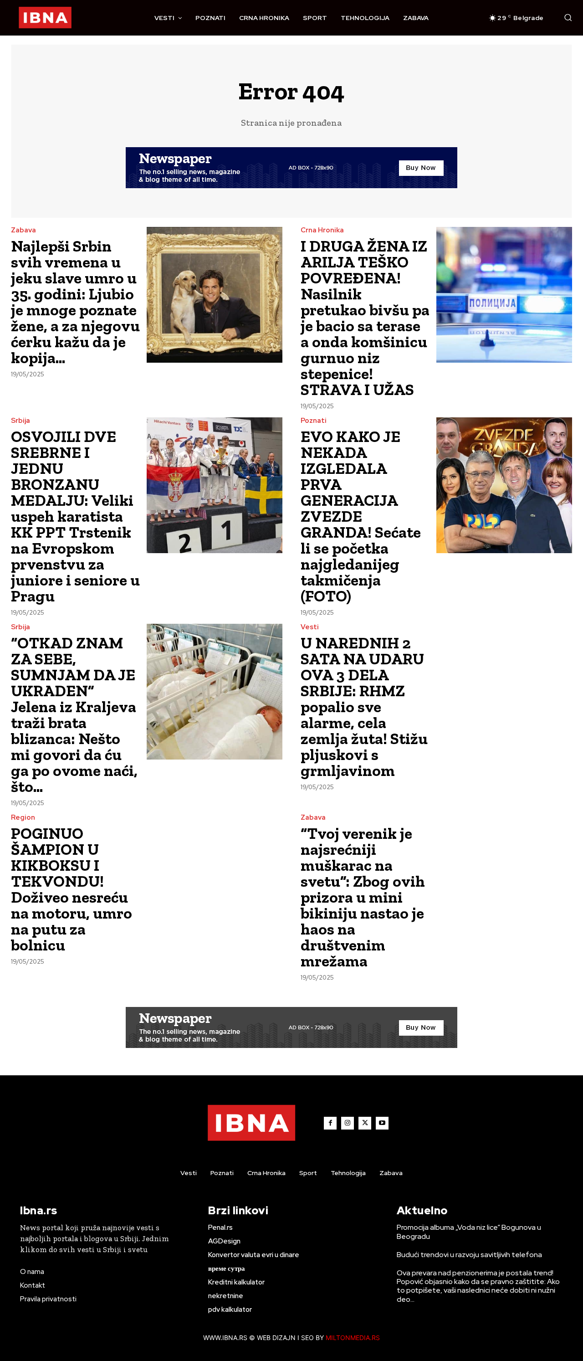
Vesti (310, 627)
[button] (568, 17)
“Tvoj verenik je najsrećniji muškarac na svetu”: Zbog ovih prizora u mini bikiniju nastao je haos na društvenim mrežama (363, 897)
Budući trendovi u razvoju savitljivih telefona (469, 1254)
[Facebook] (330, 1123)
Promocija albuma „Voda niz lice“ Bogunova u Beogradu (469, 1231)
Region (23, 817)
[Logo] (45, 18)
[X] (364, 1123)
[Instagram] (347, 1123)
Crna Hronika (322, 230)
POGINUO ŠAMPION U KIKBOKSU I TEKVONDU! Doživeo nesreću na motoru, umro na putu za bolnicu (71, 889)
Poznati (314, 420)
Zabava (23, 230)
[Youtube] (382, 1123)
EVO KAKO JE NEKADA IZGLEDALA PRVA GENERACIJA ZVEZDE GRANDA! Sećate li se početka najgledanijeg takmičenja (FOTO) (361, 516)
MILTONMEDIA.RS (353, 1337)
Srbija (20, 420)
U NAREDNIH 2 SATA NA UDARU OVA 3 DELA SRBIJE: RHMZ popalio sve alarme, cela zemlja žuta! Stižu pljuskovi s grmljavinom (364, 706)
